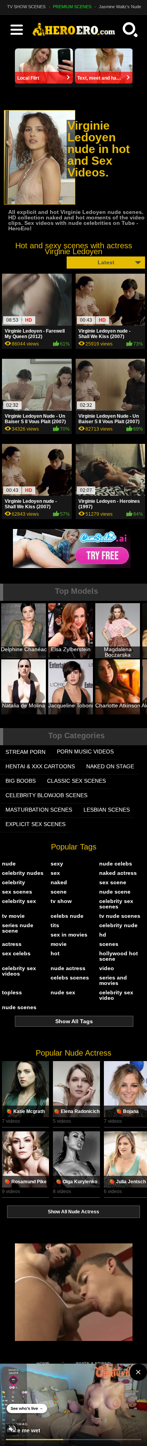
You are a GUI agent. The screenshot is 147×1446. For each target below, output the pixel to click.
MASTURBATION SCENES (38, 810)
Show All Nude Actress (73, 1211)
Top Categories (76, 735)
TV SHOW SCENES (26, 6)
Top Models (76, 591)
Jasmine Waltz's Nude (120, 6)
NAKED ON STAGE (110, 766)
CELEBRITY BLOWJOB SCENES (46, 795)
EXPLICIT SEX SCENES (35, 824)
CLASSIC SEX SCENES (76, 781)
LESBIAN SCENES (106, 810)
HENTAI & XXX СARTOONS (40, 766)
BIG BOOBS (20, 781)
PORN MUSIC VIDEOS (85, 751)
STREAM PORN (25, 752)
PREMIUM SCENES (72, 6)
